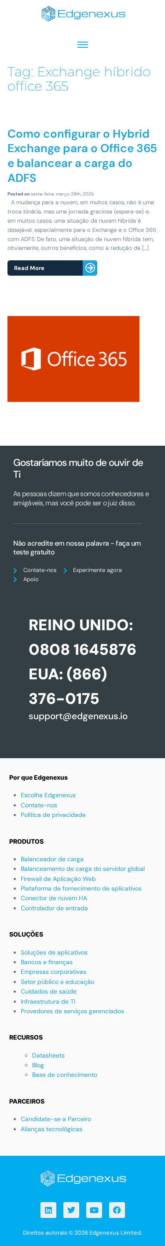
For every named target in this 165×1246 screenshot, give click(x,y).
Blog (38, 1065)
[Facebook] (117, 1210)
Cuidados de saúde (49, 991)
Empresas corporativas (53, 972)
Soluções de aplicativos (54, 952)
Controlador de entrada (54, 908)
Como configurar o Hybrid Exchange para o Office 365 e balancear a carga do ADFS (82, 155)
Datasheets (48, 1055)
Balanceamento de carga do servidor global (83, 869)
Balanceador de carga (52, 859)
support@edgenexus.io (78, 716)
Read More (29, 268)
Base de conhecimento (64, 1075)
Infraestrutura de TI (48, 1001)
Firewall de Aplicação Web (58, 879)
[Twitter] (71, 1210)
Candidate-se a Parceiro (56, 1119)
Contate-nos (39, 805)
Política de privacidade (53, 815)
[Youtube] (94, 1210)
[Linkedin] (48, 1210)
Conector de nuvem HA (54, 898)
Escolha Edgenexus (48, 795)
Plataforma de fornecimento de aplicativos (81, 888)
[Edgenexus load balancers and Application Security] (83, 1177)
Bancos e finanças (47, 962)
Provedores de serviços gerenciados (72, 1011)
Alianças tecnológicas (51, 1129)
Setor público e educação (57, 982)
